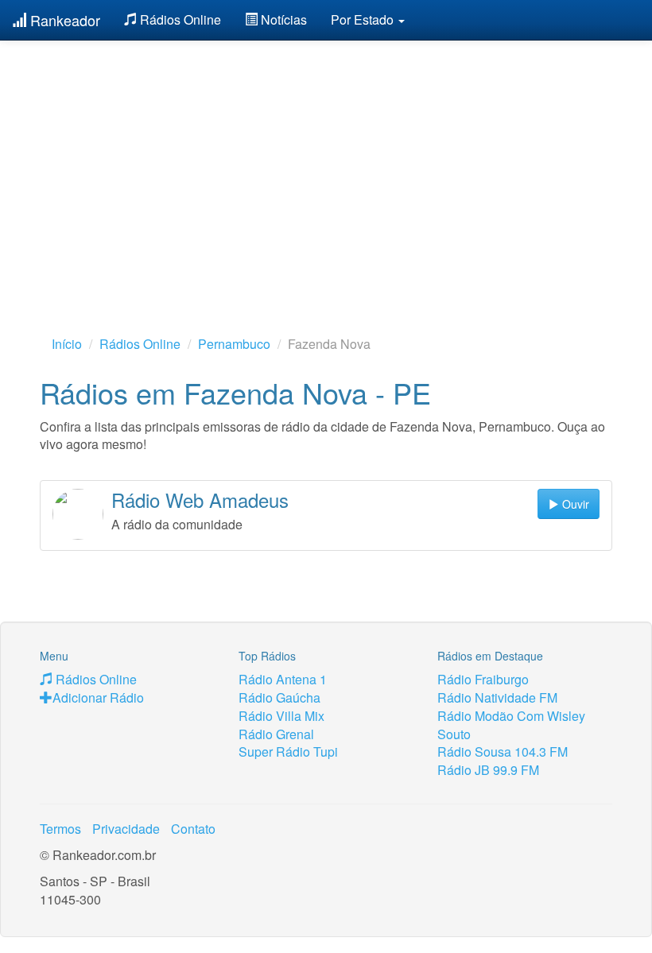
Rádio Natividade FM (497, 697)
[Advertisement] (326, 163)
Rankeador (63, 20)
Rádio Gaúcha (279, 697)
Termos (60, 828)
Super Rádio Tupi (288, 751)
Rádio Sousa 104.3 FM (502, 751)
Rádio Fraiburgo (483, 679)
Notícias (282, 19)
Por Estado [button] (364, 19)
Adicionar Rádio (98, 697)
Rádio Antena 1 (283, 679)
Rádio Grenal (276, 734)
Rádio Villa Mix (281, 716)
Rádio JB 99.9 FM (488, 770)
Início (67, 344)
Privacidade (126, 828)
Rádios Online (179, 19)
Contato (193, 828)
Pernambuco (234, 344)
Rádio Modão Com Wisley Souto (511, 725)
